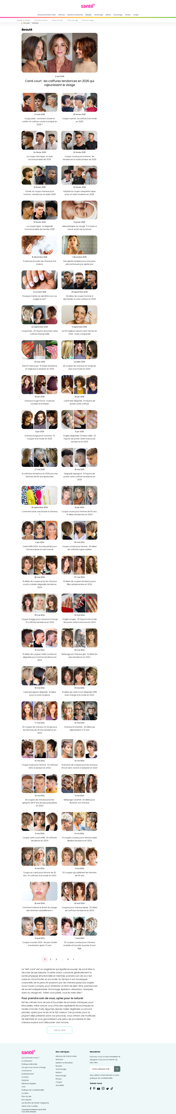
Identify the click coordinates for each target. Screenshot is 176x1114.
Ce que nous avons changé (34, 1067)
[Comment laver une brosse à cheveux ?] (39, 495)
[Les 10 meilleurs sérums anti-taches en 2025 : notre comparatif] (79, 314)
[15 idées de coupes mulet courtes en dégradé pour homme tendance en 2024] (39, 637)
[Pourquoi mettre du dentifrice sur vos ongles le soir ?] (39, 279)
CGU (23, 1087)
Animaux (61, 15)
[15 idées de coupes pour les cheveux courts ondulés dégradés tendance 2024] (39, 565)
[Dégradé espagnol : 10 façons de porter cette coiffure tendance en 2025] (79, 457)
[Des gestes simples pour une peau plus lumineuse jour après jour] (79, 244)
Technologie (98, 15)
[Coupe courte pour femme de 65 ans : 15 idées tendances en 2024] (79, 495)
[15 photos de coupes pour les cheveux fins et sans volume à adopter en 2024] (79, 748)
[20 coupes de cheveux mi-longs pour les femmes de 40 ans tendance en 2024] (39, 710)
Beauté (88, 15)
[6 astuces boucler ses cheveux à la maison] (39, 244)
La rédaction (27, 1061)
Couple (136, 15)
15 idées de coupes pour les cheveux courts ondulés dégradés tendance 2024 (40, 584)
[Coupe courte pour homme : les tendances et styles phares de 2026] (79, 140)
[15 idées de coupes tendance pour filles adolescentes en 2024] (79, 565)
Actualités (60, 1085)
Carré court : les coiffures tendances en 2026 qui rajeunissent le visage (59, 83)
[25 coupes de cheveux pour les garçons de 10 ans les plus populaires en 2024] (39, 783)
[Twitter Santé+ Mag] (107, 1089)
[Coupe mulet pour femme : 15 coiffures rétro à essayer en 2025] (39, 748)
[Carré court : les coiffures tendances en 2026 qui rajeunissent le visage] (60, 52)
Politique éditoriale (29, 1064)
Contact (25, 1077)
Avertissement (28, 1074)
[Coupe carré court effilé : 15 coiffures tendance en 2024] (39, 821)
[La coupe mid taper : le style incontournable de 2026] (39, 140)
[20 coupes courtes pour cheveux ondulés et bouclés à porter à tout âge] (79, 926)
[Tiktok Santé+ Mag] (112, 1088)
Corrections (27, 1070)
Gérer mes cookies (30, 1106)
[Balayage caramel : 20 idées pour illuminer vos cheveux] (79, 783)
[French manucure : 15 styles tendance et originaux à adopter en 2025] (39, 349)
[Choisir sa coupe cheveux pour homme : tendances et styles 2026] (39, 175)
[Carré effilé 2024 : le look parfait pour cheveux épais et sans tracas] (39, 530)
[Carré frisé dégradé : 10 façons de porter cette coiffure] (79, 384)
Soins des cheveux (41, 20)
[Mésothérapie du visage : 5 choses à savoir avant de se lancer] (79, 210)
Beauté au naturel (23, 20)
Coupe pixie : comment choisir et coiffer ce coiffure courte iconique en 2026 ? (39, 121)
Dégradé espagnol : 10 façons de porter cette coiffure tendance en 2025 (79, 476)
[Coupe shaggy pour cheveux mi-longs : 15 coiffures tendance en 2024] (39, 602)
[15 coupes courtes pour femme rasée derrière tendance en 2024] (79, 821)
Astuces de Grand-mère (47, 15)
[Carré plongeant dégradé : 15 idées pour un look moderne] (39, 675)
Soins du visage (88, 20)
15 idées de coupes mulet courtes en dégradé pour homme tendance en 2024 (40, 657)
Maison (108, 15)
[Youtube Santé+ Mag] (98, 1089)
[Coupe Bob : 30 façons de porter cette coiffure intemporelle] (39, 314)
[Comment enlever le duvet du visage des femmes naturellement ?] (39, 891)
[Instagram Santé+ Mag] (103, 1088)
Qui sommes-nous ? (30, 1057)
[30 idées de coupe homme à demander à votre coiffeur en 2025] (79, 279)
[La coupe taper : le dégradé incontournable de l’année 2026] (39, 210)
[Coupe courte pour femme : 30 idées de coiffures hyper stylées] (79, 530)
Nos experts (26, 1099)
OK (117, 1068)
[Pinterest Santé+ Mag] (94, 1088)
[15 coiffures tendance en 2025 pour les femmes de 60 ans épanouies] (39, 457)
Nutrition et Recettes (75, 15)
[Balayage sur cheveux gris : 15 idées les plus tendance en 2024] (79, 637)
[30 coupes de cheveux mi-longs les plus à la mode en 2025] (79, 349)
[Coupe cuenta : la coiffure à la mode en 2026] (79, 102)
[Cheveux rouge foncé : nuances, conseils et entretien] (39, 384)
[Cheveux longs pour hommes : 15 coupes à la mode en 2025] (39, 419)
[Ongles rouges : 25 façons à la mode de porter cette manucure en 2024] (79, 602)
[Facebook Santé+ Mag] (90, 1088)
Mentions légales (29, 1083)
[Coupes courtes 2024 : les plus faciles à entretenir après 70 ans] (39, 926)
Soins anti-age (72, 20)
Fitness (128, 15)
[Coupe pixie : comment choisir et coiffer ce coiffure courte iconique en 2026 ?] (39, 102)
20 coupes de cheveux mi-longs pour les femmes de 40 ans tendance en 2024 (39, 730)
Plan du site (26, 1096)
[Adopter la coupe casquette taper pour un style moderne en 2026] (79, 175)
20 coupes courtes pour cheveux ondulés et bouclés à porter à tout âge (79, 945)
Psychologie (118, 15)
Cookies (25, 1093)
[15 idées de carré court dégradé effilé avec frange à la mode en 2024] (79, 675)
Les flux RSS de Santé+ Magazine (35, 1103)
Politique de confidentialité (33, 1090)
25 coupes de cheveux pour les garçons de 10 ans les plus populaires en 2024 (39, 802)
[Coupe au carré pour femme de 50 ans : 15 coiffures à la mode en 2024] (39, 856)
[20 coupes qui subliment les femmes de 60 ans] (79, 856)
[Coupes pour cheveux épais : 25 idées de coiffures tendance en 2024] (79, 891)
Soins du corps (57, 20)
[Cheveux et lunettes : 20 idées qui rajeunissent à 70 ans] (79, 710)
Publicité (25, 1080)
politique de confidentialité (101, 1078)
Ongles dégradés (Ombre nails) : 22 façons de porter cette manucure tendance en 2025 (79, 438)
